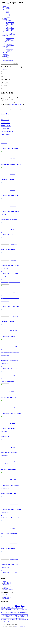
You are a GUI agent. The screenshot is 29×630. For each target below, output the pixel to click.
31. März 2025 (13, 206)
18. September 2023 (14, 559)
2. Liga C (8, 17)
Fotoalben (5, 54)
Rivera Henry (5, 128)
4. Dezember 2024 (14, 292)
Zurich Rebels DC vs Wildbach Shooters (10, 306)
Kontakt (5, 56)
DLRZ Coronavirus (7, 612)
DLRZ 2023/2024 (4, 610)
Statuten (5, 41)
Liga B (7, 12)
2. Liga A (8, 14)
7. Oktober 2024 (13, 346)
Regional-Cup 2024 (10, 28)
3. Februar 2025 (13, 260)
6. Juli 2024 (12, 375)
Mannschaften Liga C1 (8, 584)
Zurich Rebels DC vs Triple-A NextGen (10, 265)
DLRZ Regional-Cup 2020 (11, 614)
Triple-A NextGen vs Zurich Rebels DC (10, 352)
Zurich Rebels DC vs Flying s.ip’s (8, 336)
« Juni (2, 89)
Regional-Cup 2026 (10, 30)
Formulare (5, 35)
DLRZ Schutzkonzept (11, 616)
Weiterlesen (4, 69)
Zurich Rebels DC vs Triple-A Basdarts (10, 211)
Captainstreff (8, 51)
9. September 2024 (5, 363)
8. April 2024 (12, 423)
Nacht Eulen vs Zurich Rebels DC (8, 381)
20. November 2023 (14, 504)
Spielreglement (9, 44)
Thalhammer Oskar (7, 131)
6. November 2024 (14, 316)
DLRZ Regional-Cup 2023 (5, 615)
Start (1, 575)
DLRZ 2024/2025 (12, 610)
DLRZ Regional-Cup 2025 (22, 615)
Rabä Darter (11, 618)
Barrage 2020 (3, 606)
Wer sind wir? (6, 7)
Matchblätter (8, 39)
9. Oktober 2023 (13, 543)
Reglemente (5, 43)
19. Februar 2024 (4, 455)
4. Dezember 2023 (5, 488)
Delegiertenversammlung (11, 47)
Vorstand (8, 8)
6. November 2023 (5, 512)
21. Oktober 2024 (13, 330)
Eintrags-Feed (6, 596)
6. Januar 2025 (4, 276)
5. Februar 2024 (4, 463)
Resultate (5, 19)
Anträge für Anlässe (10, 40)
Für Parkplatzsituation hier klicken (16, 104)
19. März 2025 (4, 214)
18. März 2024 (4, 431)
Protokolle (5, 46)
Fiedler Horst (5, 114)
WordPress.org (6, 598)
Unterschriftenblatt (10, 38)
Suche (7, 57)
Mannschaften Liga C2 (8, 585)
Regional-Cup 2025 (10, 29)
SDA (1, 621)
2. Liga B (8, 15)
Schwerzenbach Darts (24, 619)
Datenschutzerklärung (8, 60)
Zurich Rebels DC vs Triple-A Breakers (10, 485)
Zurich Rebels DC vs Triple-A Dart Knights (11, 413)
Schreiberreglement (10, 45)
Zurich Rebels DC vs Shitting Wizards (9, 564)
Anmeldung (14, 603)
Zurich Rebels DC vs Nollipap (8, 234)
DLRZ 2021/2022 (12, 609)
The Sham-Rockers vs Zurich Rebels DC (10, 517)
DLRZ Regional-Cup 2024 (13, 615)
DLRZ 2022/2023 (23, 609)
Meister (19, 616)
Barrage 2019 (25, 603)
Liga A (7, 11)
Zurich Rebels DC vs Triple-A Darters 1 (10, 195)
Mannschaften (6, 9)
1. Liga (7, 13)
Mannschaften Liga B (7, 583)
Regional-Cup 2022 (10, 25)
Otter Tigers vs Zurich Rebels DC (8, 397)
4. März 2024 (12, 447)
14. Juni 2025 (4, 143)
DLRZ (17, 606)
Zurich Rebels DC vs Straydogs (8, 461)
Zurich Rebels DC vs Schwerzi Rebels (9, 148)
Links (4, 58)
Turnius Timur (5, 134)
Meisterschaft (24, 616)
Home (4, 6)
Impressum (5, 588)
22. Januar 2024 (13, 479)
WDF (13, 621)
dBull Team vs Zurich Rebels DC (8, 469)
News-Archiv (6, 52)
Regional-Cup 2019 (10, 23)
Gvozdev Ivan (5, 123)
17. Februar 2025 (13, 244)
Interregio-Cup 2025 (10, 34)
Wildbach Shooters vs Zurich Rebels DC (10, 219)
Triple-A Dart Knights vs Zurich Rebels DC (11, 164)
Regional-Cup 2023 (10, 27)
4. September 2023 (5, 567)
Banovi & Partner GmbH (20, 626)
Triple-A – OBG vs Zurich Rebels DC (9, 533)
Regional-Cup (21, 618)
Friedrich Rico (5, 117)
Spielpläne (5, 18)
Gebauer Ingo (5, 120)
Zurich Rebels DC (5, 436)
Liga (17, 616)
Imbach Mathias (6, 126)
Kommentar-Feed (7, 597)
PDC (8, 618)
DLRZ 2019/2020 (13, 608)
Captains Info (9, 50)
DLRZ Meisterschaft (19, 612)
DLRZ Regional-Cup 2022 (23, 614)
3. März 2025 (12, 229)
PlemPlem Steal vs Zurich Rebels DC (9, 493)
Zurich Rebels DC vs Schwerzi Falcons (10, 572)
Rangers (16, 618)
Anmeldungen (9, 36)
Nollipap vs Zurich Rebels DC (8, 179)
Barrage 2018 (19, 603)
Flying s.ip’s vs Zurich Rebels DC (8, 249)
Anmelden (5, 594)
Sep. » (7, 89)
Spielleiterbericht (9, 49)
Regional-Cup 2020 (10, 24)
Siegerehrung (5, 621)
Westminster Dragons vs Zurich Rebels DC (10, 282)
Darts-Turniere (12, 606)
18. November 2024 (5, 301)
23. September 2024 (5, 355)
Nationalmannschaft (4, 618)
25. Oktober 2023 (13, 528)
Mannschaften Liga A (7, 582)
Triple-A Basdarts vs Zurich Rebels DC (10, 298)
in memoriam (6, 55)
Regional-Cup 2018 (10, 22)
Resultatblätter (9, 20)
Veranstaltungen (6, 31)
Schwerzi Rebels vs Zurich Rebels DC (9, 360)
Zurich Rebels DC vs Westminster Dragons (10, 368)
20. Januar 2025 (4, 268)
